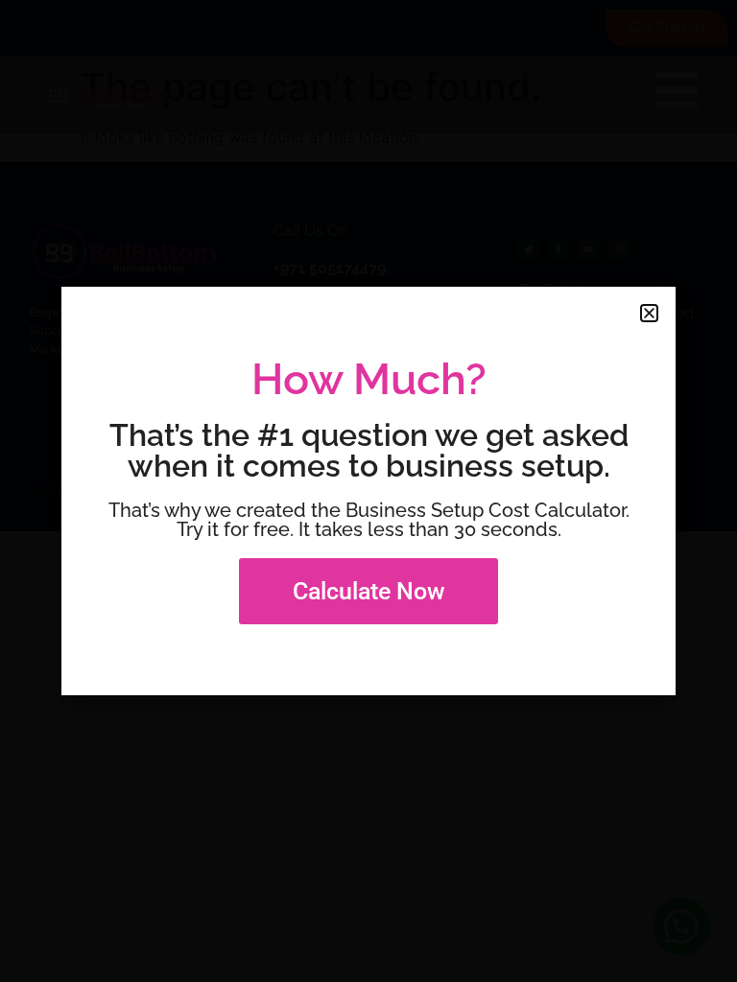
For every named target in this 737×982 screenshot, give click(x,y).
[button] (649, 313)
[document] (368, 491)
